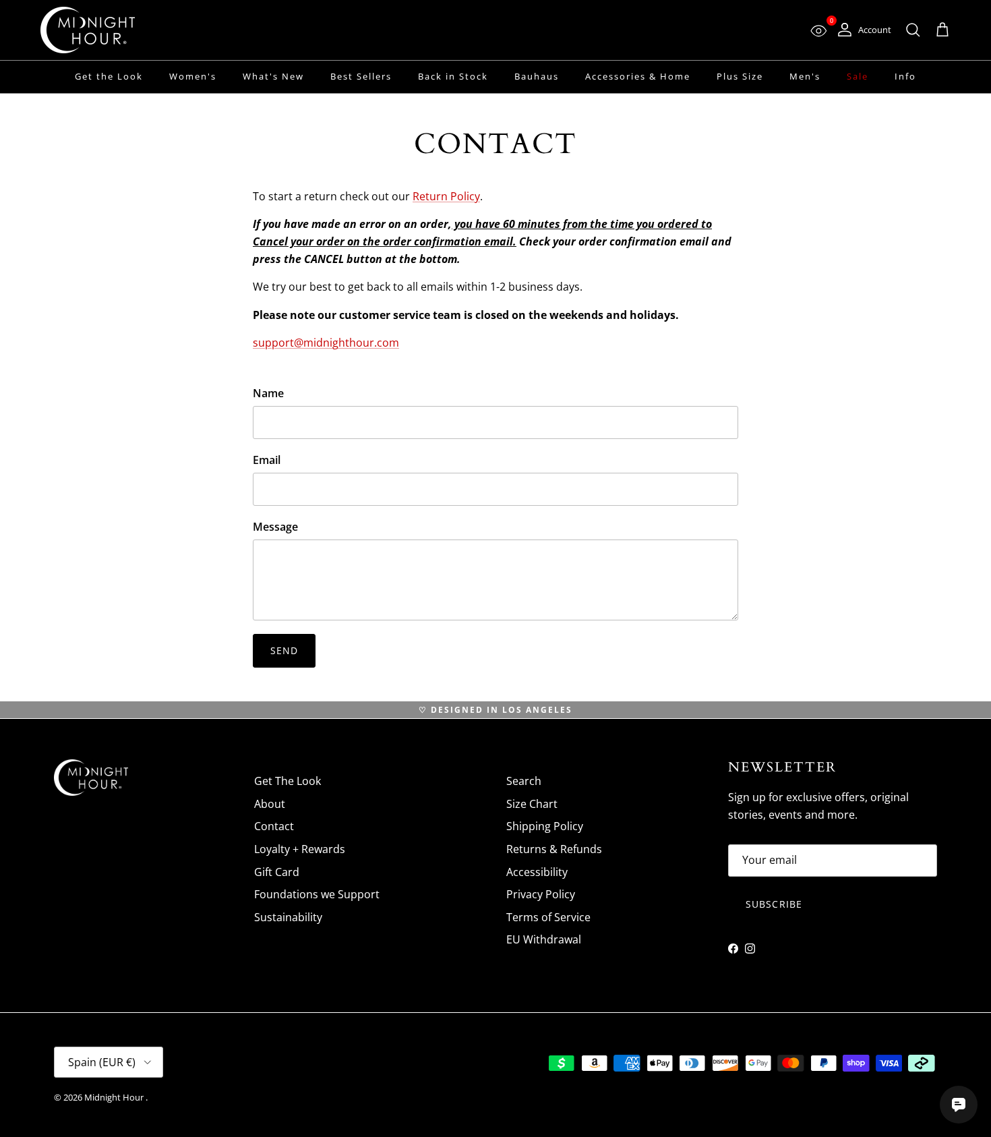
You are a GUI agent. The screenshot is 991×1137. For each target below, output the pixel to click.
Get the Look (109, 76)
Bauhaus (536, 76)
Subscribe (774, 904)
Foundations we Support (317, 894)
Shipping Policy (544, 826)
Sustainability (288, 917)
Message (275, 526)
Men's (804, 76)
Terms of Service (548, 917)
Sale (857, 76)
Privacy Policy (540, 894)
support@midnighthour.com (326, 342)
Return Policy (446, 196)
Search (523, 781)
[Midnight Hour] (87, 30)
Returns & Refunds (554, 849)
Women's (192, 76)
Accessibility (537, 872)
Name (268, 393)
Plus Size (740, 76)
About (269, 803)
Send (284, 650)
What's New (273, 76)
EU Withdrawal (543, 939)
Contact (274, 826)
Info (905, 76)
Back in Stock (453, 76)
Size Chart (532, 803)
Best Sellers (361, 76)
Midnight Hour (115, 1097)
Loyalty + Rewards (299, 849)
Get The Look (287, 781)
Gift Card (276, 872)
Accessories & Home (637, 76)
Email (266, 460)
